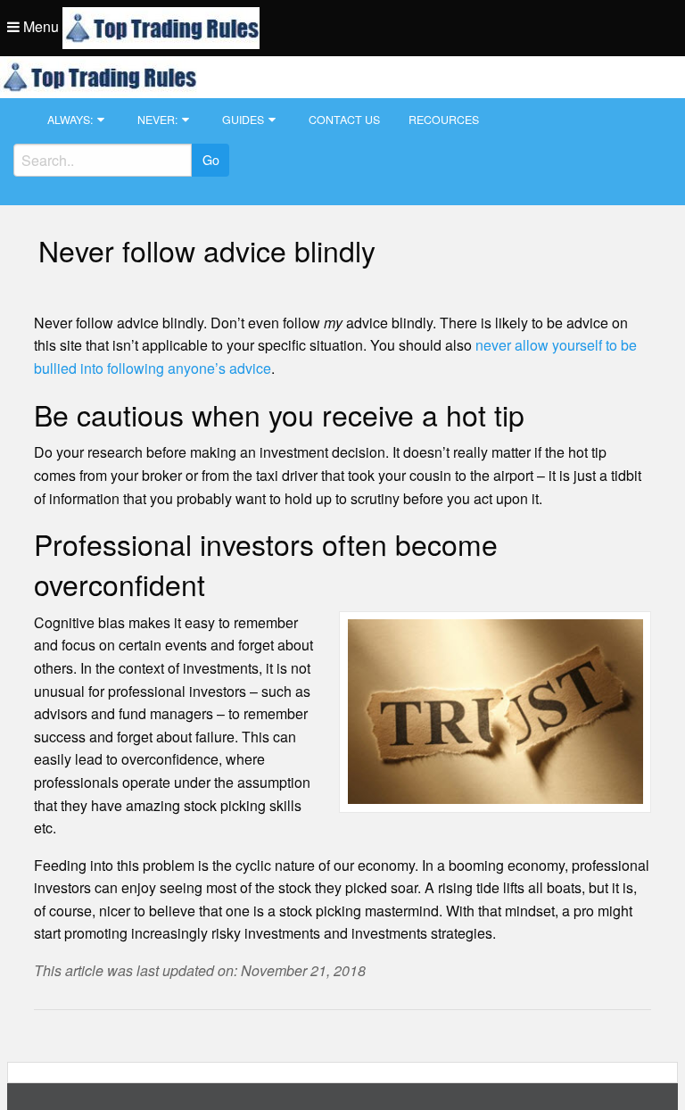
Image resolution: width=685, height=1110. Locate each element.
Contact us (344, 120)
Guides (243, 120)
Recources (444, 120)
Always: (70, 120)
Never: (157, 120)
